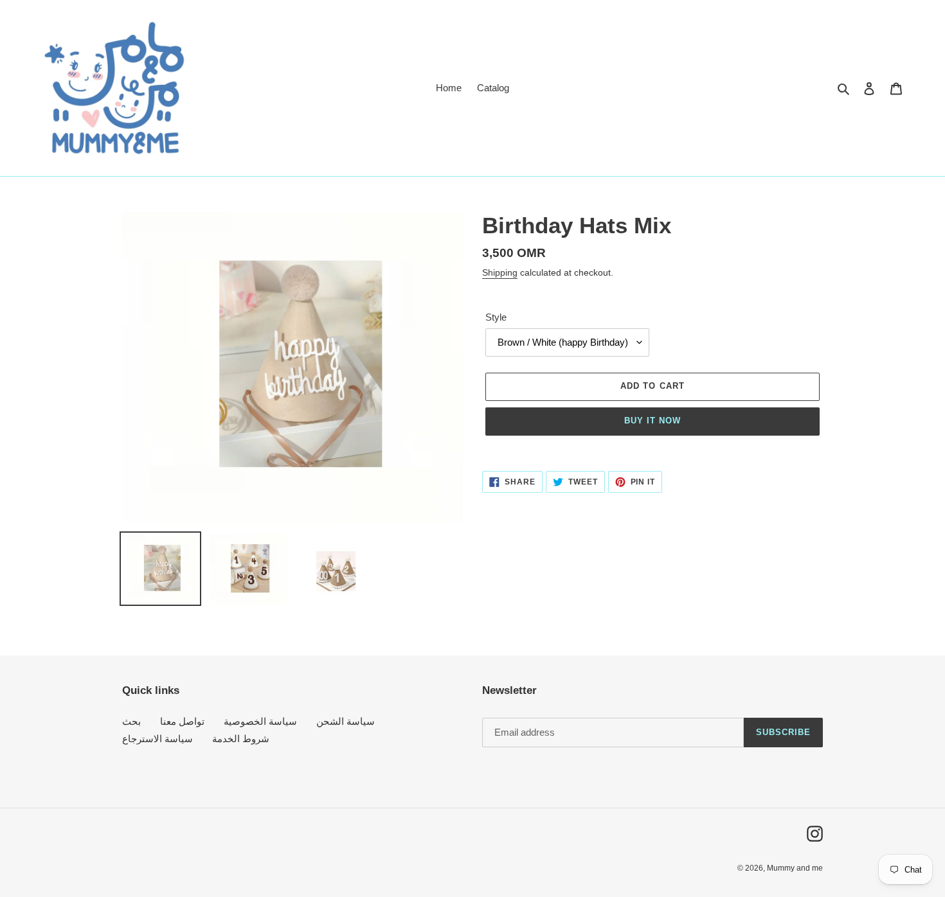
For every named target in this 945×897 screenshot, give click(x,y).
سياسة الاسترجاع (157, 738)
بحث (131, 721)
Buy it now (652, 420)
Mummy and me (795, 868)
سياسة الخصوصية (260, 721)
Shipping (500, 272)
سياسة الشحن (345, 721)
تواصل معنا (182, 721)
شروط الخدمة (240, 738)
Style (496, 317)
